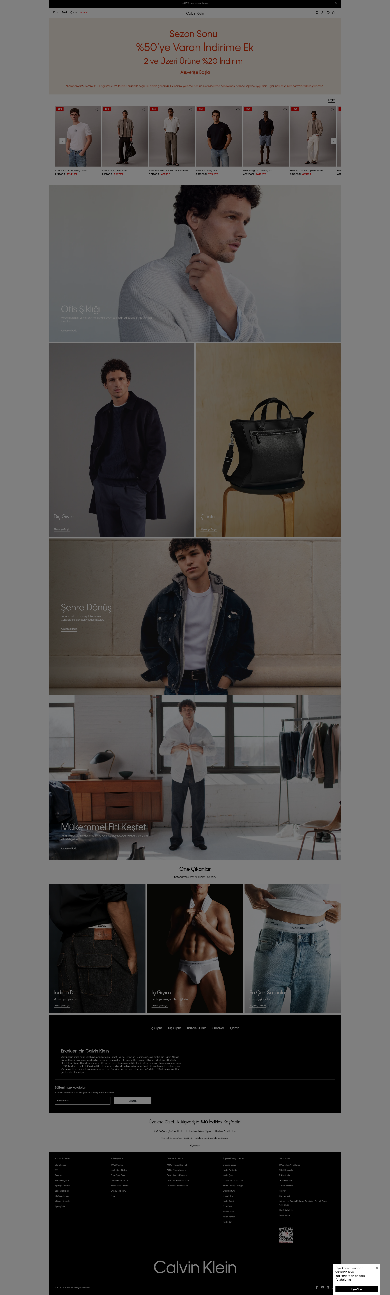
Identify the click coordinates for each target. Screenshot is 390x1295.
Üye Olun (356, 1289)
